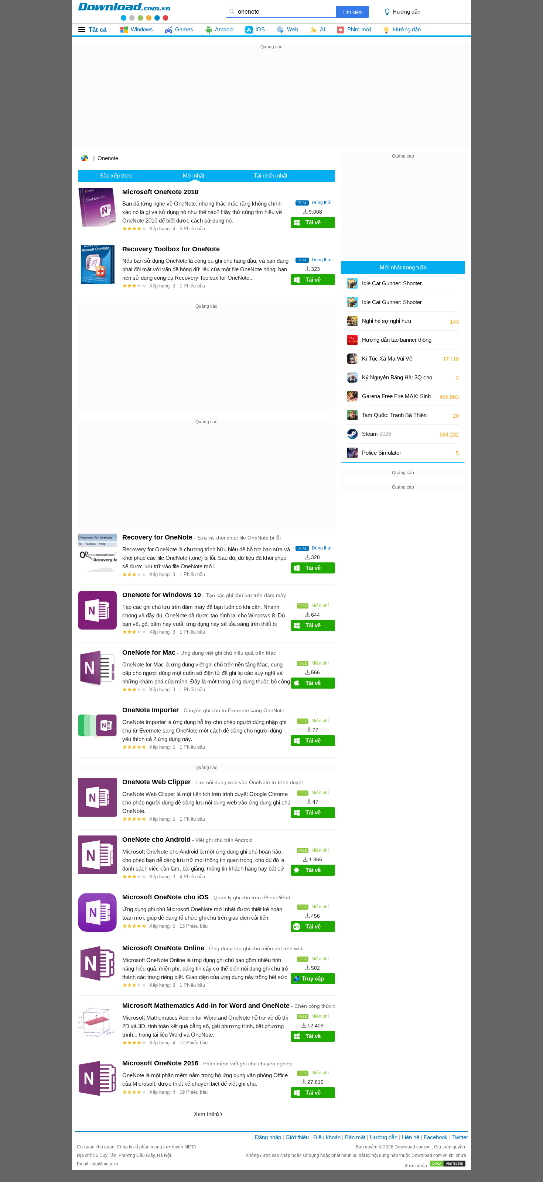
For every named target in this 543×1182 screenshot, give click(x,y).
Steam (376, 434)
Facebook (436, 1137)
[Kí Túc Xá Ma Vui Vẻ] (352, 359)
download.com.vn (124, 11)
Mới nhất (193, 175)
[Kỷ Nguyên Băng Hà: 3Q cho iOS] (352, 377)
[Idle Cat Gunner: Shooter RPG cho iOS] (352, 283)
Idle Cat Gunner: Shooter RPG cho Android (392, 304)
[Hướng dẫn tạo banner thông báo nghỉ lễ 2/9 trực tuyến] (352, 340)
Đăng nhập (268, 1137)
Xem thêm (206, 1114)
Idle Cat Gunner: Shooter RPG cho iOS (392, 286)
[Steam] (352, 434)
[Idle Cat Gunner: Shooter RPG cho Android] (352, 302)
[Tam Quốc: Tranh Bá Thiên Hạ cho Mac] (352, 415)
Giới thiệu (297, 1137)
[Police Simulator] (352, 453)
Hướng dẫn (383, 1137)
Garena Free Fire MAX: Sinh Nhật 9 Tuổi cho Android (396, 398)
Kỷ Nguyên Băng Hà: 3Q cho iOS (397, 380)
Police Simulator (381, 452)
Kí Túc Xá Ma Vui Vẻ (387, 358)
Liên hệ (410, 1137)
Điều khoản (327, 1137)
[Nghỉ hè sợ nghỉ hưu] (352, 321)
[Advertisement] (271, 103)
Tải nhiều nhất (270, 175)
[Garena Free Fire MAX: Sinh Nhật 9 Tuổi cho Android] (352, 396)
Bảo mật (355, 1137)
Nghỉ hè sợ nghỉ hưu (386, 321)
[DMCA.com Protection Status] (447, 1165)
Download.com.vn (413, 1147)
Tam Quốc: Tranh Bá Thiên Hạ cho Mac (394, 417)
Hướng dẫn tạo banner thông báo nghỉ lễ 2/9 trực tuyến (396, 342)
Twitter (460, 1137)
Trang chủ (84, 159)
